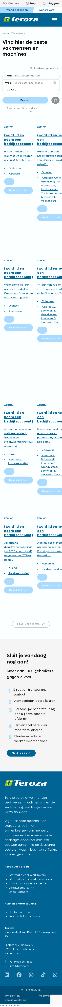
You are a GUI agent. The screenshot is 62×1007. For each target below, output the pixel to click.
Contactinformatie (21, 912)
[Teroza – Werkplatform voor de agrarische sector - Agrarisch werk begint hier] (20, 20)
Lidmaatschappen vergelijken (28, 883)
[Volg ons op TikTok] (43, 975)
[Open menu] (54, 19)
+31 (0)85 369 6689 (21, 961)
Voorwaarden (48, 996)
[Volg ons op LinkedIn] (7, 975)
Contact (14, 3)
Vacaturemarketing (21, 887)
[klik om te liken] (9, 181)
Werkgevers (46, 10)
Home (5, 33)
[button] (10, 1005)
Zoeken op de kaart (47, 68)
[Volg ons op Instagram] (31, 975)
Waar (9, 83)
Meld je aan (19, 753)
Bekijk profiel (18, 190)
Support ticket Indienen (24, 916)
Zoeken (25, 100)
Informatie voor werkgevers (27, 875)
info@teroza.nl (19, 966)
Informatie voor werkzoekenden (30, 879)
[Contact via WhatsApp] (55, 975)
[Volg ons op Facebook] (19, 975)
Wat (9, 75)
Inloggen (53, 3)
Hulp (33, 3)
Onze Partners (18, 892)
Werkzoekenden (17, 10)
